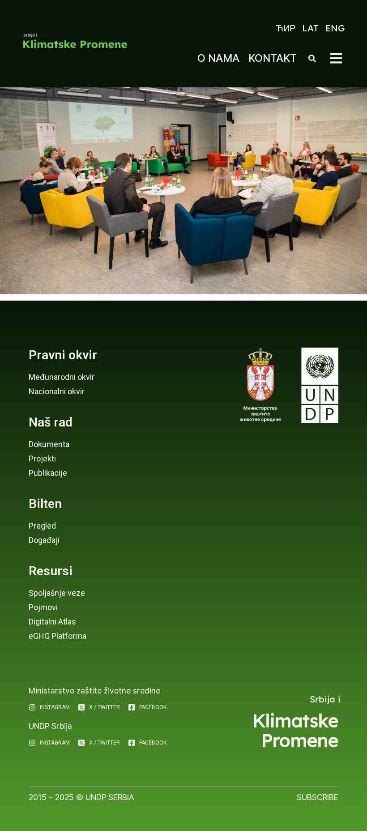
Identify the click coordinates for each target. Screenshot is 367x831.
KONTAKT (272, 58)
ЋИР (285, 28)
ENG (335, 28)
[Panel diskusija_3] (183, 190)
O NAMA (218, 58)
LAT (310, 28)
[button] (336, 58)
